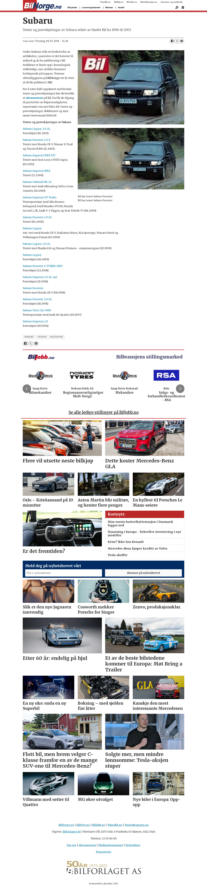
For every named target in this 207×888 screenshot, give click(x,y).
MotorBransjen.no (148, 2)
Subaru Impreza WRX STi (39, 155)
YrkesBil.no (105, 2)
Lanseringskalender (91, 7)
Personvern (103, 852)
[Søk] (177, 8)
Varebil (121, 7)
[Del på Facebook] (172, 41)
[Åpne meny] (183, 7)
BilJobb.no (132, 2)
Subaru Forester (33, 288)
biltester (56, 337)
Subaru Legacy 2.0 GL (36, 129)
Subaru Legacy (32, 228)
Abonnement (87, 845)
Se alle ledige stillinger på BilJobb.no (103, 412)
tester (41, 337)
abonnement (34, 98)
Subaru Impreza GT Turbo (40, 197)
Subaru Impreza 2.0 (35, 321)
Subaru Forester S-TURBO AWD (43, 266)
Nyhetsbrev (132, 845)
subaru (29, 337)
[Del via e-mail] (181, 41)
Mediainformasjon (110, 845)
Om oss (71, 845)
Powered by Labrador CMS (103, 883)
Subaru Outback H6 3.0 (37, 182)
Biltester (109, 7)
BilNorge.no (66, 825)
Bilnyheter (72, 7)
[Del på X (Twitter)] (177, 41)
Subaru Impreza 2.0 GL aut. (40, 277)
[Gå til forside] (42, 5)
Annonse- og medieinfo (172, 2)
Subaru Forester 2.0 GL (37, 217)
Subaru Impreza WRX (36, 171)
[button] (27, 388)
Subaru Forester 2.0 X (36, 140)
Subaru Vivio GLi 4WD (37, 310)
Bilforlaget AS (72, 831)
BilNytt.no (118, 2)
